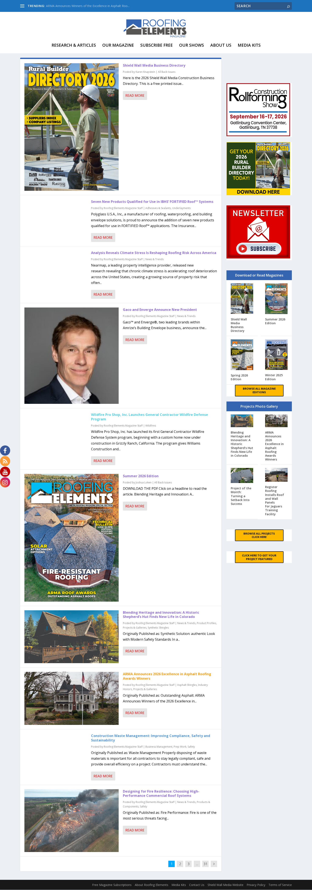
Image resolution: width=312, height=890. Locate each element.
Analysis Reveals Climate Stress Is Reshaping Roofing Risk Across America (153, 252)
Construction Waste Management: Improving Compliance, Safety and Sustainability (150, 738)
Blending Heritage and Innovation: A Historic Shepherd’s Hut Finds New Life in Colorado (161, 614)
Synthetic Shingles (158, 627)
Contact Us (196, 885)
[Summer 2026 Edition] (71, 538)
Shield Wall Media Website (225, 885)
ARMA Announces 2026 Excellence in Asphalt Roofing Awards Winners (167, 676)
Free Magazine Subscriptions (112, 885)
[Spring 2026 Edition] (242, 355)
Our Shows (191, 45)
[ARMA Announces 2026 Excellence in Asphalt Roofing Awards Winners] (71, 698)
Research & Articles (74, 45)
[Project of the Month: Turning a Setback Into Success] (242, 476)
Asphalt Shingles (187, 685)
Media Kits (249, 45)
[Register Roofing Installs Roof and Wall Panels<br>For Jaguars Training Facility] (276, 475)
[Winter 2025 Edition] (276, 355)
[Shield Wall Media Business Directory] (71, 127)
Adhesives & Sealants (158, 208)
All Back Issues (166, 72)
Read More (134, 95)
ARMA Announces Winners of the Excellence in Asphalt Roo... (87, 6)
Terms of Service (280, 885)
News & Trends (154, 259)
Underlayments (181, 208)
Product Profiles (206, 623)
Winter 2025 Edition (274, 377)
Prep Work (180, 746)
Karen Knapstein (145, 72)
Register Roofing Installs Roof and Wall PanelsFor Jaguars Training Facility (274, 500)
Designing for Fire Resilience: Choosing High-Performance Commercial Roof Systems (161, 793)
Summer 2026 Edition (141, 476)
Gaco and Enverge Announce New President (160, 309)
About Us (220, 45)
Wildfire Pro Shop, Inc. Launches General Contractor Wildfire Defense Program (149, 416)
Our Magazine (118, 45)
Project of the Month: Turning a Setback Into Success (241, 496)
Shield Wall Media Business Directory (154, 65)
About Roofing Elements (151, 885)
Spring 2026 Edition (239, 377)
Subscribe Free (156, 45)
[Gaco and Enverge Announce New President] (71, 355)
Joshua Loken (144, 482)
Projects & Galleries (134, 627)
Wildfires (150, 425)
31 (205, 864)
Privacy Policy (256, 885)
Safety (191, 746)
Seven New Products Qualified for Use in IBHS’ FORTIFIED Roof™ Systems (152, 201)
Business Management (158, 746)
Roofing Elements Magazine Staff (123, 208)
